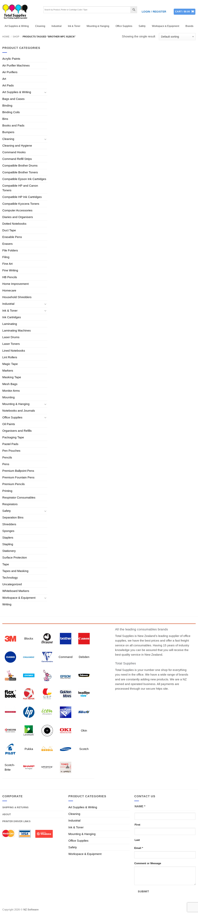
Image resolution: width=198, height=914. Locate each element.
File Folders (10, 250)
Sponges (8, 531)
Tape (5, 564)
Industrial (57, 26)
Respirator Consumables (18, 497)
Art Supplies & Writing (17, 26)
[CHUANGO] (28, 656)
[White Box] (65, 767)
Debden (84, 657)
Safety (142, 26)
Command (66, 657)
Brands (189, 26)
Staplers (7, 537)
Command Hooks (14, 152)
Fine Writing (10, 270)
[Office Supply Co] (47, 730)
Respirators (10, 504)
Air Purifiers (9, 72)
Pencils (7, 457)
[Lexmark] (28, 730)
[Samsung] (65, 748)
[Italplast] (65, 712)
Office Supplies (124, 26)
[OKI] (65, 730)
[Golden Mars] (65, 693)
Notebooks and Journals (18, 410)
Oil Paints (8, 424)
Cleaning (40, 26)
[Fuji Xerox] (28, 693)
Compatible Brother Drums (20, 165)
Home (5, 36)
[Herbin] (10, 712)
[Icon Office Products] (47, 712)
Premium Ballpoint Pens (18, 470)
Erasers (7, 243)
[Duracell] (10, 675)
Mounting (8, 397)
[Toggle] (45, 92)
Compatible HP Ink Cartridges (22, 197)
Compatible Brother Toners (20, 172)
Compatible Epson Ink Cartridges (24, 179)
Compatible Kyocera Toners (20, 203)
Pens (5, 464)
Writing (6, 604)
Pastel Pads (10, 444)
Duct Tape (9, 230)
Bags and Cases (13, 99)
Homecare (9, 290)
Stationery (9, 550)
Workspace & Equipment (165, 26)
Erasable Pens (12, 237)
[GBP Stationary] (47, 693)
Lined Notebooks (13, 350)
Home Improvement (15, 283)
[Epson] (65, 675)
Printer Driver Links (16, 821)
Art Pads (8, 85)
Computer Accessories (17, 210)
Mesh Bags (9, 384)
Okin (84, 730)
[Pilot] (10, 748)
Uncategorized (12, 584)
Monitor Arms (11, 390)
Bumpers (8, 132)
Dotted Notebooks (14, 223)
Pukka (29, 749)
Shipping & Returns (15, 807)
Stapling (7, 544)
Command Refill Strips (17, 159)
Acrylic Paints (11, 58)
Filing (5, 257)
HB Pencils (9, 277)
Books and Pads (13, 125)
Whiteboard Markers (15, 591)
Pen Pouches (11, 450)
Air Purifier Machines (16, 65)
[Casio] (10, 656)
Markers (7, 370)
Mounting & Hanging (98, 26)
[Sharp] (28, 767)
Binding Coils (11, 112)
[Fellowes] (84, 675)
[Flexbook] (10, 693)
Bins (5, 118)
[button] (154, 12)
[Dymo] (28, 675)
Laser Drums (10, 337)
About (6, 814)
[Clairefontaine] (47, 656)
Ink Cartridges (11, 317)
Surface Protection (14, 557)
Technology (10, 577)
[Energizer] (47, 675)
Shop (16, 36)
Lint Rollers (9, 357)
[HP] (28, 712)
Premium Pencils (13, 484)
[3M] (10, 638)
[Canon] (84, 638)
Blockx (28, 638)
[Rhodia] (47, 748)
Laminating (9, 323)
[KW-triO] (84, 712)
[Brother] (65, 638)
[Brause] (47, 638)
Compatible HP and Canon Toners (20, 188)
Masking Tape (11, 377)
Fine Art (7, 263)
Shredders (9, 524)
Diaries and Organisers (17, 217)
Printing (7, 490)
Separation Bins (13, 517)
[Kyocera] (10, 730)
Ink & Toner (74, 26)
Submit (143, 891)
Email (138, 848)
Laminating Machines (16, 330)
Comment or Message (147, 863)
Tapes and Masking (15, 571)
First (137, 824)
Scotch (84, 749)
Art (4, 78)
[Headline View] (84, 693)
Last (137, 840)
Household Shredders (17, 297)
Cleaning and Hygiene (17, 145)
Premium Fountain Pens (18, 477)
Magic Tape (10, 364)
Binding (7, 105)
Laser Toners (11, 343)
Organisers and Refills (17, 430)
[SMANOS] (47, 767)
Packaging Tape (13, 437)
